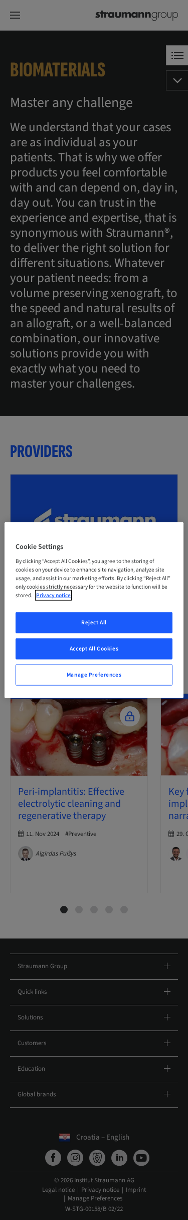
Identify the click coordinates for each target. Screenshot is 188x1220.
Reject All (94, 622)
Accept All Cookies (94, 648)
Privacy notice (53, 595)
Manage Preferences (94, 675)
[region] (94, 610)
